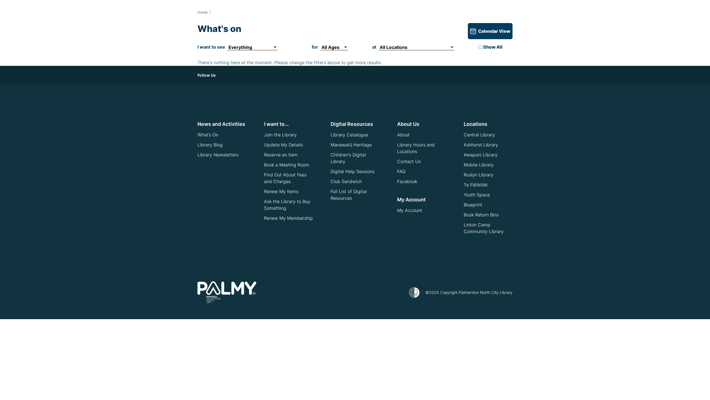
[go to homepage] (226, 292)
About (403, 135)
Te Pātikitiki (476, 185)
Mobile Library (479, 165)
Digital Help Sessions (352, 171)
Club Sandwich (346, 181)
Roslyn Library (478, 175)
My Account (409, 210)
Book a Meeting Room (286, 165)
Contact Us (409, 161)
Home (202, 12)
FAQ (401, 171)
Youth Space (477, 195)
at (374, 47)
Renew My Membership (288, 218)
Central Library (479, 135)
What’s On (207, 135)
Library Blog (210, 145)
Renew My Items (281, 191)
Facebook (407, 181)
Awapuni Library (481, 155)
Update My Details (283, 145)
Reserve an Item (281, 155)
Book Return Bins (481, 215)
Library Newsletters (218, 155)
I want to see (211, 47)
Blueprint (473, 205)
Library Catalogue (349, 135)
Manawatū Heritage (351, 145)
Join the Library (280, 135)
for (315, 47)
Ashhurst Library (481, 145)
